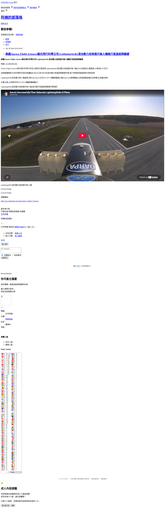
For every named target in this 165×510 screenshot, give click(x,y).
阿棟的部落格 (11, 17)
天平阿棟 (4, 214)
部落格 (8, 42)
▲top (3, 240)
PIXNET (65, 479)
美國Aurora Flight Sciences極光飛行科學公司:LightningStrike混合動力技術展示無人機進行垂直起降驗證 (67, 54)
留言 (22, 227)
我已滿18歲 (5, 505)
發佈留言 (5, 258)
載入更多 (5, 244)
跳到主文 (4, 24)
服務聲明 (104, 479)
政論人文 (18, 233)
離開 (12, 505)
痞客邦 (17, 227)
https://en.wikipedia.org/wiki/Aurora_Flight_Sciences (20, 201)
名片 (7, 44)
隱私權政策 (95, 479)
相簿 (7, 39)
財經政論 (19, 35)
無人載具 (18, 236)
